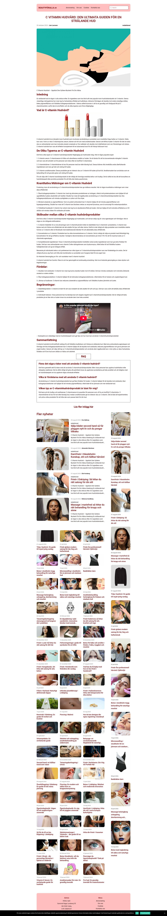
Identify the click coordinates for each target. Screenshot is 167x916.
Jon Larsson (53, 25)
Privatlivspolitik (145, 913)
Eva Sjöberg (85, 420)
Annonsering (70, 8)
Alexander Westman (88, 448)
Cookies (86, 8)
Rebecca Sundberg (87, 499)
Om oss (79, 8)
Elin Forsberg (86, 473)
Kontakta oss (95, 8)
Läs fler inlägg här (83, 406)
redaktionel (126, 25)
